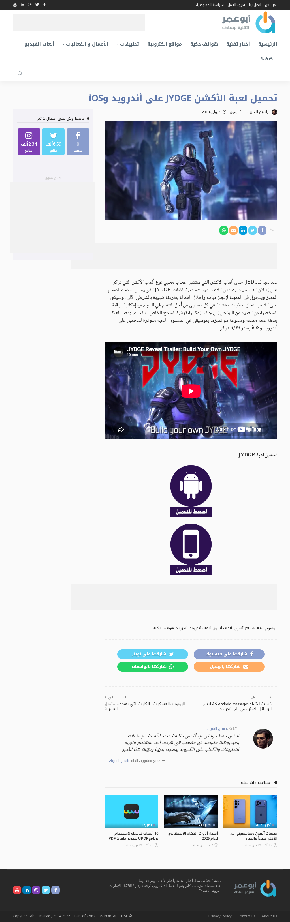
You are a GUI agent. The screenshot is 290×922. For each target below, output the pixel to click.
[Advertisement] (79, 22)
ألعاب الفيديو (39, 44)
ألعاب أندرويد (200, 628)
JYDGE (250, 628)
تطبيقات (129, 44)
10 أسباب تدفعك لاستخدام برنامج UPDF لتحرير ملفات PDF (133, 836)
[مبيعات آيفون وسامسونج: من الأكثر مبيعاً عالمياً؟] (250, 811)
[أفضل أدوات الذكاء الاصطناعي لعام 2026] (191, 811)
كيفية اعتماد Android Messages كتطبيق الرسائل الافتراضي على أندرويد (237, 706)
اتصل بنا (255, 5)
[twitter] (53, 141)
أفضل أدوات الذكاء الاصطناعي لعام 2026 (193, 836)
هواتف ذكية (204, 44)
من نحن (270, 5)
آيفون (234, 112)
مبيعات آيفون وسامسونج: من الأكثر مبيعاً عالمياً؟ (253, 836)
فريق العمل (236, 5)
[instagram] (29, 141)
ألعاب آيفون (222, 628)
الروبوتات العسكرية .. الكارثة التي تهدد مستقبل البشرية (145, 706)
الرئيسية (267, 44)
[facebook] (78, 141)
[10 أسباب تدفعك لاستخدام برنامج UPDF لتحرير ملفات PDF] (132, 811)
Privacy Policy (220, 916)
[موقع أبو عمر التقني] (255, 887)
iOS (260, 628)
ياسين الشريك (258, 112)
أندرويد (181, 628)
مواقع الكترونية (165, 44)
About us (269, 916)
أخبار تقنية (238, 44)
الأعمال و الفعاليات (87, 44)
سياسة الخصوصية (210, 5)
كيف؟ (267, 58)
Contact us (247, 916)
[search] (20, 73)
